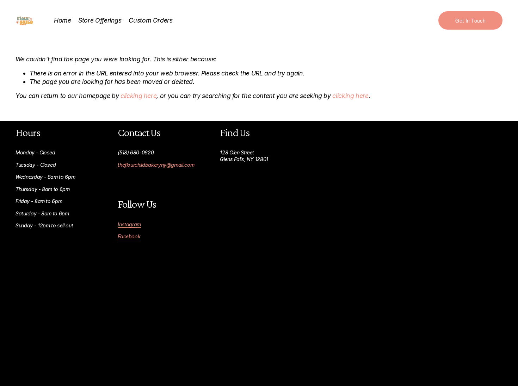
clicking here (138, 95)
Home (62, 20)
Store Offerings (100, 20)
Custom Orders (150, 20)
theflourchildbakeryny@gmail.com (156, 165)
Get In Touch (470, 20)
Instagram (129, 224)
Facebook (129, 236)
